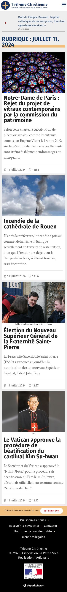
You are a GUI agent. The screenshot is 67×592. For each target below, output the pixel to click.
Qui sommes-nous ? (33, 520)
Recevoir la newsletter (24, 526)
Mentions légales (33, 537)
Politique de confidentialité (33, 531)
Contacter (50, 526)
